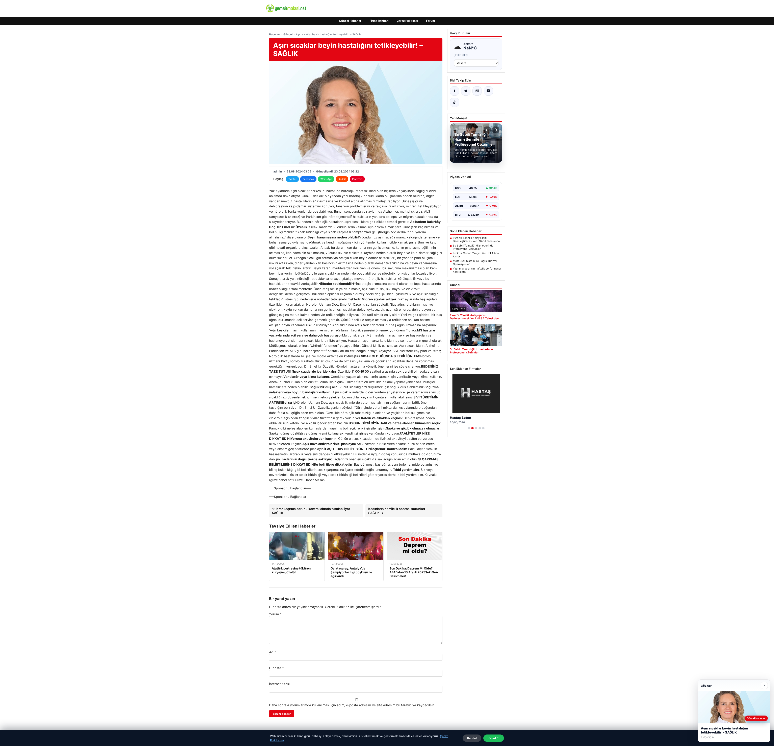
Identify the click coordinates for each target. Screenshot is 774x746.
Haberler (274, 34)
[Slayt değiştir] (469, 428)
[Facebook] (454, 91)
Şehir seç (461, 54)
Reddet (472, 738)
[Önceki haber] (487, 129)
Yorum (275, 614)
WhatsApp (326, 179)
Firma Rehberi (379, 20)
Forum (430, 20)
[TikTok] (454, 102)
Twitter (292, 179)
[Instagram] (477, 91)
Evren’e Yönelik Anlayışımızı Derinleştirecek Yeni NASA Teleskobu (476, 239)
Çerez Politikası (407, 20)
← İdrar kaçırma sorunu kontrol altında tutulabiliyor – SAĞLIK (312, 511)
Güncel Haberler (350, 20)
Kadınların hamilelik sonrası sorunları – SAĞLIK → (397, 511)
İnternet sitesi (279, 684)
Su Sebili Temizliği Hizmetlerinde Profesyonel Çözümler (473, 247)
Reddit (342, 179)
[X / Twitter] (465, 91)
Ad (272, 652)
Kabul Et (493, 738)
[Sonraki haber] (495, 129)
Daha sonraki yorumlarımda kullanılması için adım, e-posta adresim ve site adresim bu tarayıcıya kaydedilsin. (352, 705)
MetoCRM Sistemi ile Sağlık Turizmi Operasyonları (475, 262)
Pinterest (357, 179)
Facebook (308, 179)
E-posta (276, 668)
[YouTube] (488, 91)
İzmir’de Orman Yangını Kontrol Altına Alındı (476, 255)
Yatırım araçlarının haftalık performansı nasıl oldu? (477, 270)
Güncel (287, 34)
